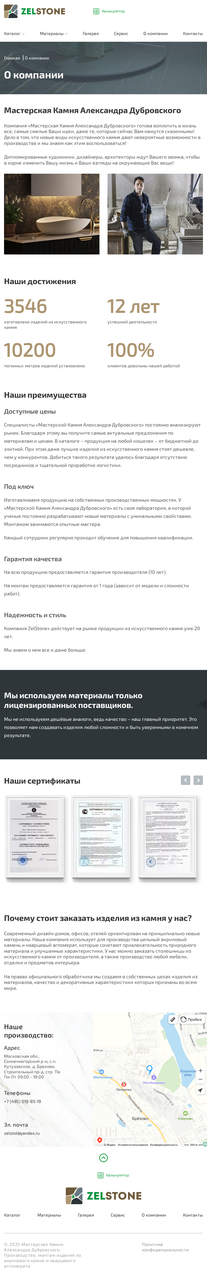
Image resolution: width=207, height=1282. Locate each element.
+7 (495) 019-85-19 (22, 1101)
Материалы (52, 33)
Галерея (91, 33)
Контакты (193, 33)
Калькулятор (113, 11)
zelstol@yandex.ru (22, 1133)
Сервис (121, 33)
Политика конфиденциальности (165, 1247)
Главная (12, 57)
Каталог (12, 33)
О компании (155, 33)
